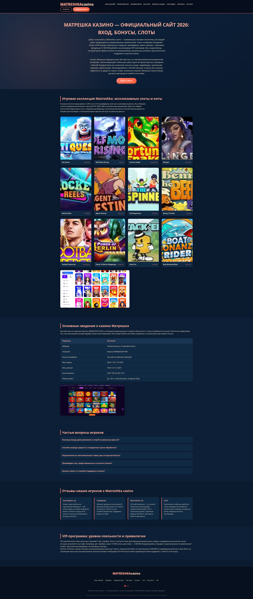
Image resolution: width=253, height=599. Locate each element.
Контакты (150, 580)
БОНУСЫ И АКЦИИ (158, 4)
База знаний (98, 580)
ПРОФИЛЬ (66, 9)
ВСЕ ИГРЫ (146, 4)
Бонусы (137, 580)
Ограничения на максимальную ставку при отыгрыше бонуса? (91, 455)
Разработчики (119, 580)
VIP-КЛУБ (189, 4)
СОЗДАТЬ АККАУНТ (81, 9)
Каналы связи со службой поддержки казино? (83, 471)
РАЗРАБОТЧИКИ (136, 4)
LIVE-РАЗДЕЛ (171, 4)
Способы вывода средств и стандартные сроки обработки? (89, 447)
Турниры (108, 580)
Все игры (129, 580)
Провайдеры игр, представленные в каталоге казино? (87, 463)
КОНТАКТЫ (181, 4)
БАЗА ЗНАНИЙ (110, 4)
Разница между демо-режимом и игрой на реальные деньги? (90, 440)
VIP (157, 580)
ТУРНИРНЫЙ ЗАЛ (123, 4)
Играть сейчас (126, 81)
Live (143, 580)
